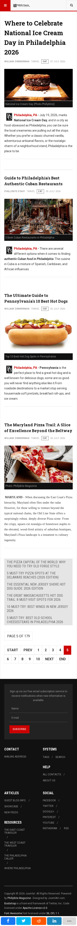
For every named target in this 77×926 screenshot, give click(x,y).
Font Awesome (13, 913)
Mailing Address (15, 756)
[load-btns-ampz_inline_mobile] (69, 921)
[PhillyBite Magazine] (21, 5)
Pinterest (49, 817)
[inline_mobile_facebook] (8, 921)
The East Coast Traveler (14, 831)
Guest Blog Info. (15, 800)
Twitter (48, 806)
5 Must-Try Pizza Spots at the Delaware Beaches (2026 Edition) (33, 575)
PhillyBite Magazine (19, 898)
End (62, 659)
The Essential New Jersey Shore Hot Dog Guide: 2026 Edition (36, 586)
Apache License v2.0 (35, 907)
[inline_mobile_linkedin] (54, 921)
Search (60, 757)
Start (12, 650)
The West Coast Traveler (14, 844)
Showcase (11, 806)
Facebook (49, 800)
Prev (28, 650)
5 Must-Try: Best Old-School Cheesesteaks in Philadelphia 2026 (35, 620)
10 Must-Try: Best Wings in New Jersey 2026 (37, 609)
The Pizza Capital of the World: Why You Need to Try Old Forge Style (36, 564)
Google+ (48, 811)
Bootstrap (10, 903)
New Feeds (11, 812)
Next (49, 659)
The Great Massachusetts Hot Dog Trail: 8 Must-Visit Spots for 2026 (35, 598)
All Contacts (52, 774)
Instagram (50, 828)
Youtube (48, 822)
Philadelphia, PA (25, 115)
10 (38, 659)
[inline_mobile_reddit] (39, 921)
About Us (49, 780)
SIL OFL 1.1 (52, 913)
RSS (66, 828)
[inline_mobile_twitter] (23, 921)
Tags (46, 757)
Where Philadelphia (17, 868)
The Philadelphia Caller (15, 857)
